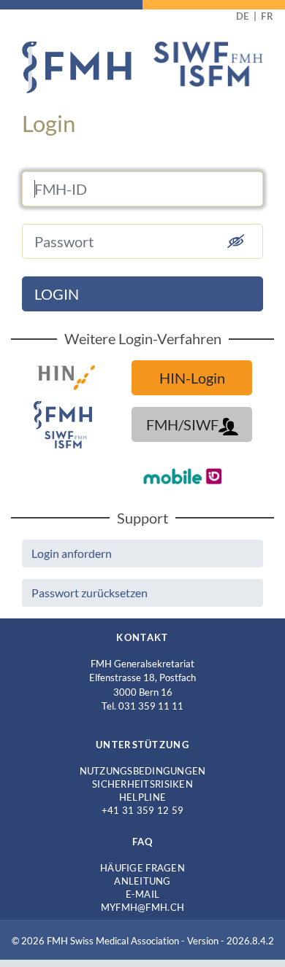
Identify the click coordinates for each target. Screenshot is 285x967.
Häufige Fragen (142, 868)
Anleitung (142, 881)
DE (242, 16)
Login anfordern (71, 553)
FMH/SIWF (182, 424)
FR (267, 16)
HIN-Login (192, 378)
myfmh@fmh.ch (142, 907)
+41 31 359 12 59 (142, 810)
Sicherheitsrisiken (142, 784)
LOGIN (56, 294)
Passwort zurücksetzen (89, 592)
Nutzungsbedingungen (143, 771)
